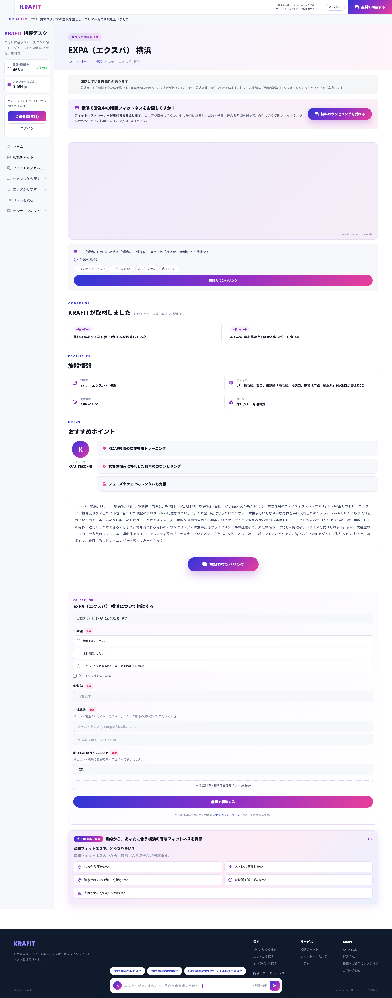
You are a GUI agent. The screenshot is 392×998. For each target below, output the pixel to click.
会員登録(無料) (27, 116)
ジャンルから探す (265, 949)
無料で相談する (370, 7)
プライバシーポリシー (228, 815)
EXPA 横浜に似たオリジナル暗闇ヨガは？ (215, 971)
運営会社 (349, 956)
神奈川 (85, 61)
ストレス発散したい (245, 867)
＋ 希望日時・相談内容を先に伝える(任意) (223, 785)
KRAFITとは (350, 949)
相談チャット (20, 157)
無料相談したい (94, 653)
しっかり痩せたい (93, 867)
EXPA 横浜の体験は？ (165, 971)
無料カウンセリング (223, 280)
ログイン (335, 7)
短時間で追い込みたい (247, 880)
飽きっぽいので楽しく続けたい (102, 880)
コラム (305, 963)
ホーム (15, 146)
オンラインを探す (27, 210)
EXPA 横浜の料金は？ (127, 971)
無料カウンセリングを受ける (339, 114)
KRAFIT (30, 7)
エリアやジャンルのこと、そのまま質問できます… (163, 985)
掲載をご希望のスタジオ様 (360, 963)
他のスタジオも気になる (95, 676)
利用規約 (373, 990)
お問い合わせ (352, 970)
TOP (71, 61)
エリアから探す (263, 956)
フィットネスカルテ (25, 168)
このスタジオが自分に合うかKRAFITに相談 (113, 666)
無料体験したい (94, 640)
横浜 (99, 61)
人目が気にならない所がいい (101, 893)
